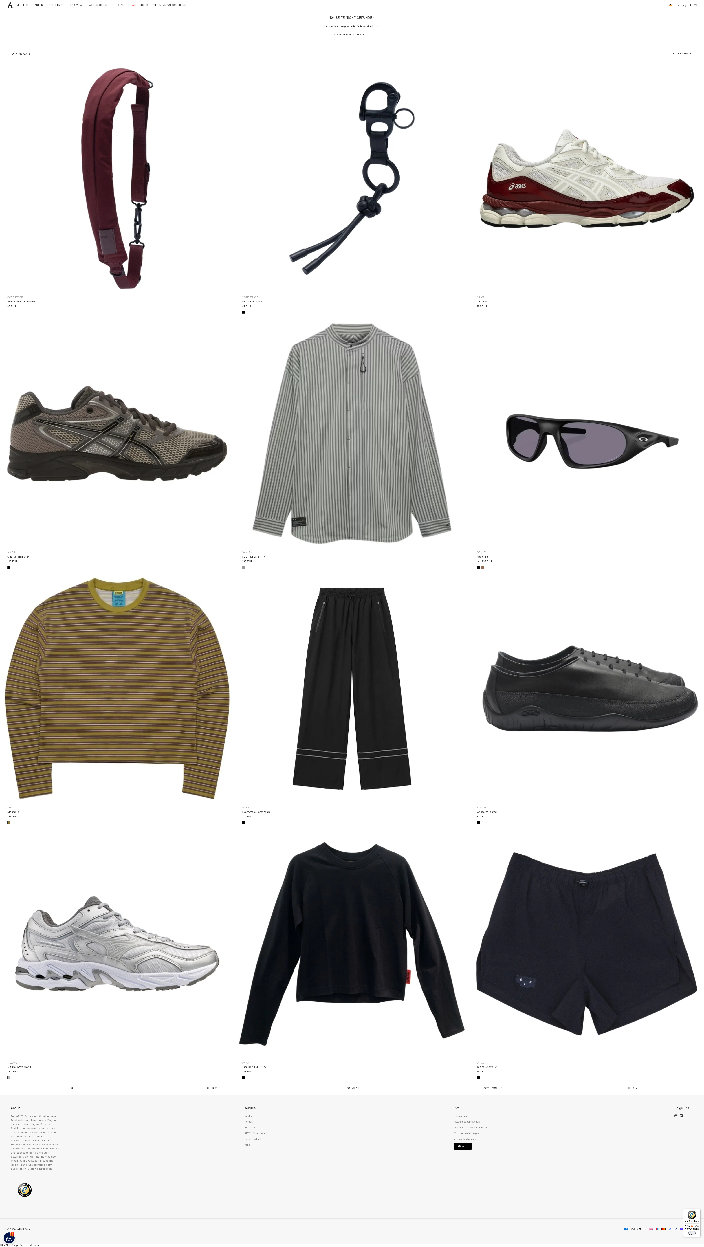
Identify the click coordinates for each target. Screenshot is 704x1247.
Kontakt (249, 1121)
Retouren (250, 1127)
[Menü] (698, 1211)
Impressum (460, 1116)
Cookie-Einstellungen (466, 1133)
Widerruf (463, 1146)
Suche (248, 1116)
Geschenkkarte (253, 1139)
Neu (70, 1088)
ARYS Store (24, 1229)
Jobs (247, 1144)
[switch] (692, 1233)
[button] (675, 5)
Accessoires (492, 1088)
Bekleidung (211, 1088)
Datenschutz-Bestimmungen (470, 1127)
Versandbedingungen (466, 1139)
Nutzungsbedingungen (467, 1121)
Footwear (352, 1088)
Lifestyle (634, 1088)
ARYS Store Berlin (255, 1133)
